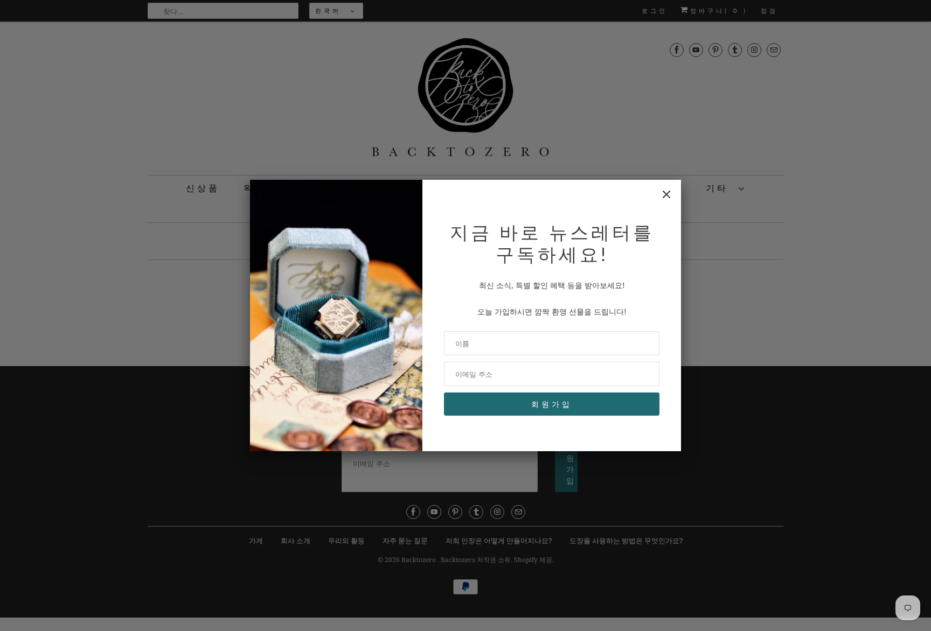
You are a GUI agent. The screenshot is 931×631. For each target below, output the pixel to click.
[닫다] (666, 194)
